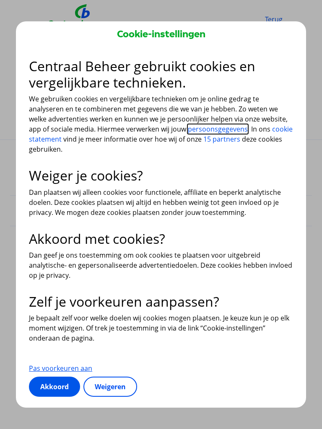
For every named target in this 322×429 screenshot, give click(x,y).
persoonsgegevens (218, 129)
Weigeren (110, 386)
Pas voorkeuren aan (60, 368)
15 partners (221, 139)
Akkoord (54, 386)
